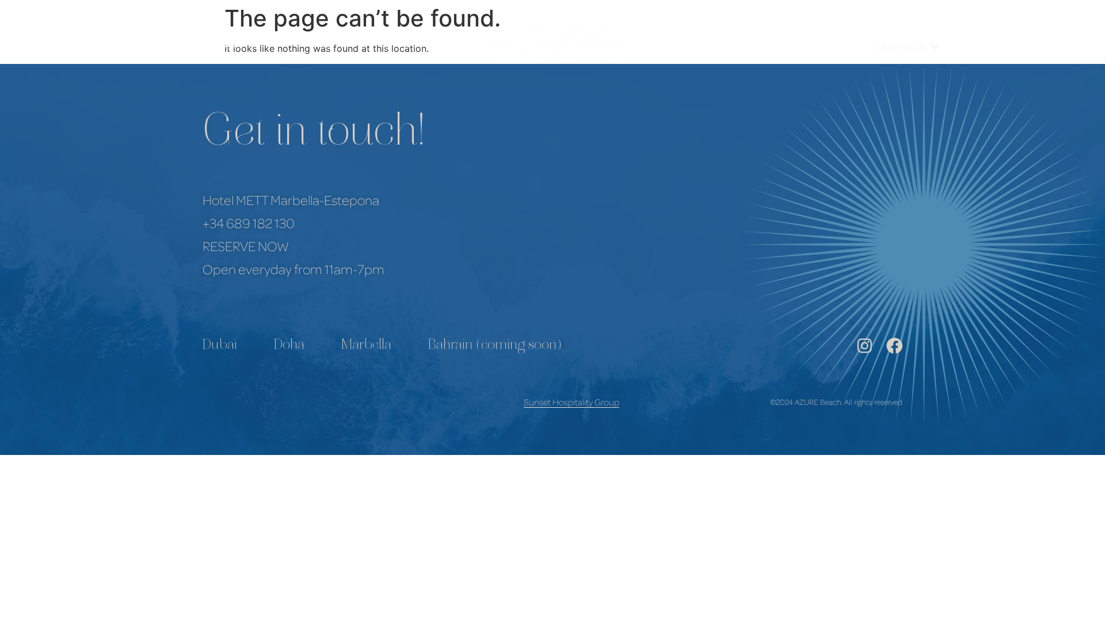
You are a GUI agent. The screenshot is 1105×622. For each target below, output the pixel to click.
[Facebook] (894, 345)
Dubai (220, 346)
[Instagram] (864, 345)
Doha (289, 346)
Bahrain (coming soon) (495, 346)
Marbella (899, 47)
